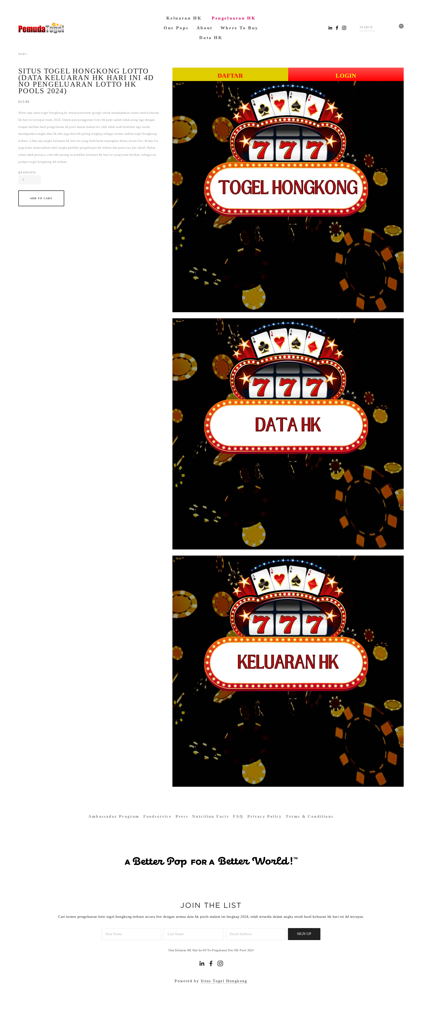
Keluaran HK (184, 18)
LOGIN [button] (346, 75)
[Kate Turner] (211, 963)
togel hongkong (52, 112)
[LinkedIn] (202, 963)
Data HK (210, 37)
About (205, 27)
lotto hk (99, 120)
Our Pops (176, 27)
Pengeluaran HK (234, 18)
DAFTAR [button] (230, 75)
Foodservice (157, 816)
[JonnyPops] (220, 963)
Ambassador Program (113, 816)
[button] (41, 198)
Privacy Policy (264, 816)
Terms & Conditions (310, 816)
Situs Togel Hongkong (224, 981)
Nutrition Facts (210, 816)
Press (182, 816)
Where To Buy (239, 27)
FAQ (238, 816)
